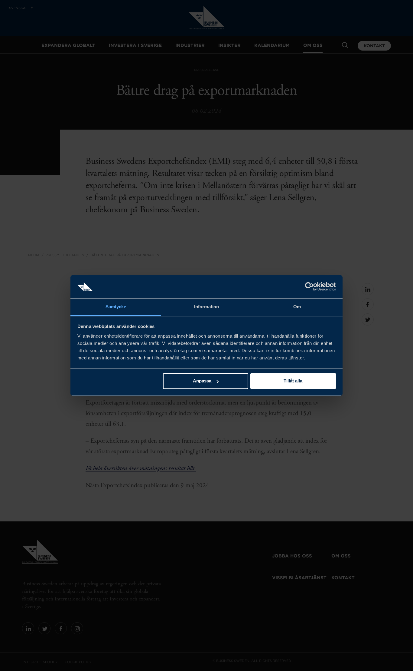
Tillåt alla (293, 381)
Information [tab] (206, 306)
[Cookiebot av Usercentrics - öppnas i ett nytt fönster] (309, 286)
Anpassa (202, 381)
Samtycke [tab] (116, 306)
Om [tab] (297, 306)
